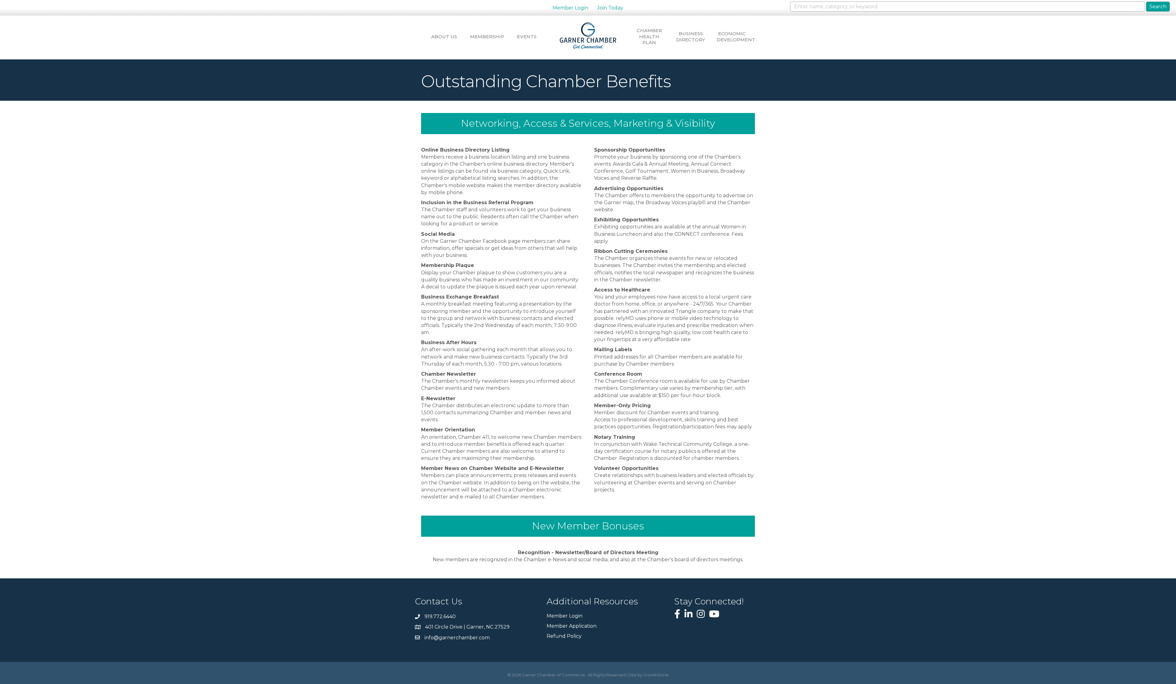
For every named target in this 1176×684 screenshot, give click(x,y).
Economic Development (732, 37)
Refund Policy (564, 636)
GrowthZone (656, 674)
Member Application (572, 626)
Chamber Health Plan (649, 36)
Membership (485, 36)
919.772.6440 (440, 616)
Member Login (570, 8)
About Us (444, 36)
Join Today (610, 8)
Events (527, 36)
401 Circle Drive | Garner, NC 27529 (467, 627)
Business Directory (690, 37)
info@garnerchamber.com (457, 638)
